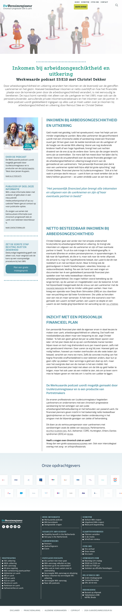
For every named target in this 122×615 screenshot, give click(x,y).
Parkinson (84, 428)
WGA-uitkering (10, 563)
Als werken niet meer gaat (55, 561)
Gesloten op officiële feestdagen (98, 568)
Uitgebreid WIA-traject (94, 522)
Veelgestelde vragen (53, 524)
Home (77, 2)
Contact (104, 2)
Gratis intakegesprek (93, 578)
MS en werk (9, 575)
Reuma (70, 434)
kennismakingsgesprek (77, 444)
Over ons (95, 2)
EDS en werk (9, 578)
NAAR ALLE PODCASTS (13, 176)
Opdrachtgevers (51, 546)
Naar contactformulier (15, 228)
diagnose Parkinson (55, 288)
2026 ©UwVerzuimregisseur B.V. (98, 610)
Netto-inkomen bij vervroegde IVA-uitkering (59, 576)
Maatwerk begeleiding (94, 524)
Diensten (85, 2)
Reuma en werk (10, 583)
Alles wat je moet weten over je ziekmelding (58, 569)
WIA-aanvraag (10, 566)
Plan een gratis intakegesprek (21, 269)
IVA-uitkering (112, 304)
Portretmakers (27, 168)
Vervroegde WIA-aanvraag (55, 580)
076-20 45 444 (91, 583)
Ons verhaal (89, 549)
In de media (89, 537)
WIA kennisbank (51, 522)
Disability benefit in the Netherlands (59, 534)
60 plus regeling (11, 568)
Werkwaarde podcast (53, 520)
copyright (75, 610)
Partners (47, 543)
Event (46, 549)
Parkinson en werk (12, 585)
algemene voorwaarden (55, 610)
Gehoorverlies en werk (13, 588)
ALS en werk (9, 580)
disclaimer (15, 610)
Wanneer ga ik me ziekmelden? (57, 566)
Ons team (89, 554)
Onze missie (90, 551)
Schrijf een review (92, 539)
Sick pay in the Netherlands (55, 537)
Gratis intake (80, 7)
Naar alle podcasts (52, 583)
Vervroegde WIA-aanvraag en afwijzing (60, 573)
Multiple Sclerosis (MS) (56, 431)
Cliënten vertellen (92, 534)
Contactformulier (92, 580)
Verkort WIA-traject (93, 520)
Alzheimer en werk (12, 573)
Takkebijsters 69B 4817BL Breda (92, 596)
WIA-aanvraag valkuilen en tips (57, 563)
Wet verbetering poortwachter (17, 571)
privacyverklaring (32, 610)
